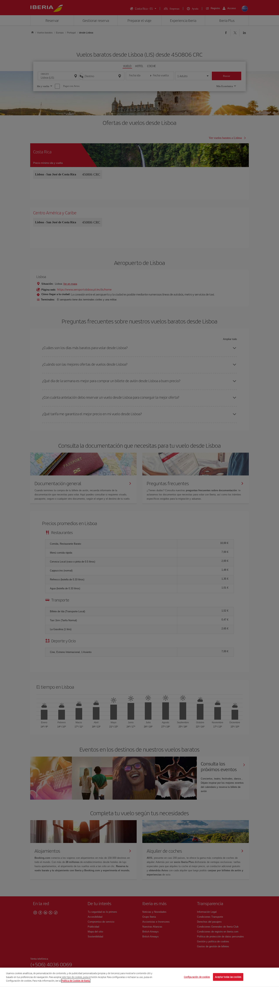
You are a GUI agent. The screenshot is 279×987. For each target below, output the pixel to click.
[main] (139, 977)
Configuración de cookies (197, 977)
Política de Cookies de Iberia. (75, 980)
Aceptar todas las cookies (228, 977)
